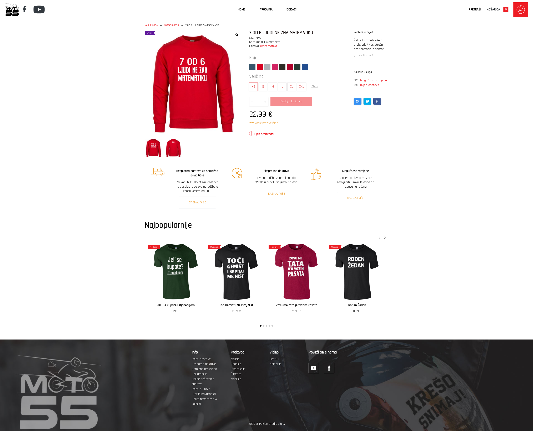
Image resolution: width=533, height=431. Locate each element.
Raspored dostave (204, 364)
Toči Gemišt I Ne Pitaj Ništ (236, 305)
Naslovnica (151, 25)
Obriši (314, 86)
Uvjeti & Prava (201, 389)
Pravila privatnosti (204, 394)
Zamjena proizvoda (204, 369)
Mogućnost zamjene (373, 80)
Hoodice (236, 364)
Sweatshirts (171, 25)
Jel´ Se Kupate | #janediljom (176, 305)
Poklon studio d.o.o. (272, 424)
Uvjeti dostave (369, 85)
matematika (268, 46)
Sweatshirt (238, 369)
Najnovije (275, 364)
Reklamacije (199, 374)
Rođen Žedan (357, 305)
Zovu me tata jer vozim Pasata (296, 305)
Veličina (256, 76)
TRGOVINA (266, 9)
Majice (235, 359)
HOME (241, 9)
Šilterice (236, 374)
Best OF (275, 359)
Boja (253, 58)
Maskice (236, 379)
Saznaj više (197, 202)
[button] (237, 35)
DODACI (291, 9)
